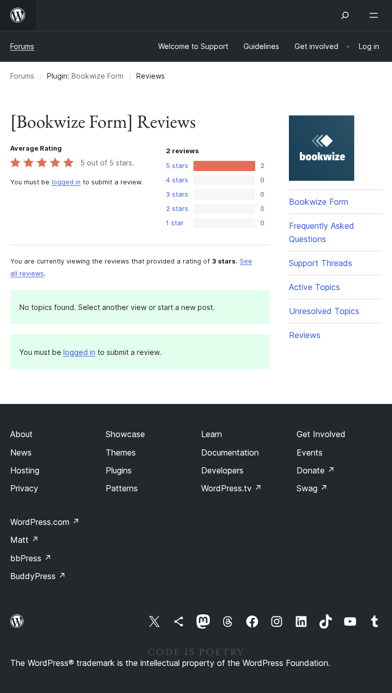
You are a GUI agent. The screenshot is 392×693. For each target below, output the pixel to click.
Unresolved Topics (324, 311)
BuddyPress (38, 576)
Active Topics (314, 287)
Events (310, 452)
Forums (22, 46)
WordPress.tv (231, 488)
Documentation (230, 452)
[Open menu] (375, 15)
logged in (66, 182)
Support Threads (320, 263)
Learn (211, 434)
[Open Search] (345, 15)
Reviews (305, 335)
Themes (121, 452)
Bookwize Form (97, 75)
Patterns (122, 488)
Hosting (24, 470)
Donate (316, 470)
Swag (312, 488)
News (21, 452)
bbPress (31, 558)
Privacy (24, 488)
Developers (222, 470)
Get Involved (321, 434)
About (21, 434)
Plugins (119, 470)
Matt (24, 540)
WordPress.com (45, 522)
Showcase (125, 434)
